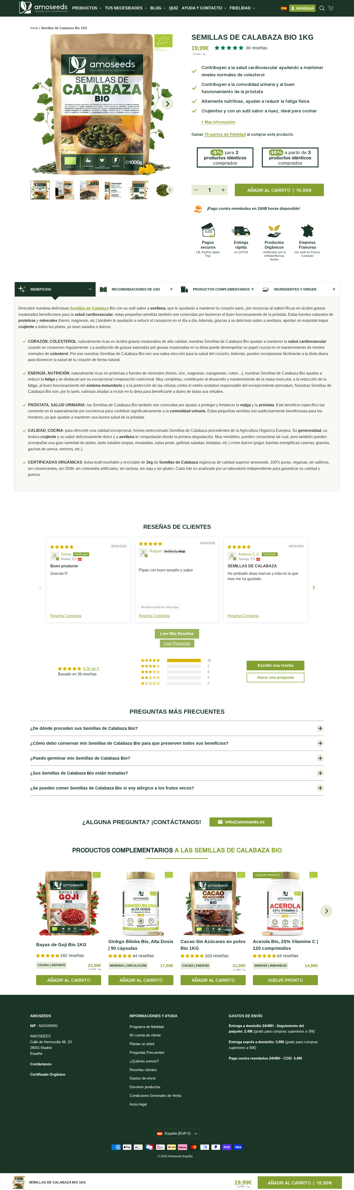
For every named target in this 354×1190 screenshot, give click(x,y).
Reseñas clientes (143, 1070)
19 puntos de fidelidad (225, 134)
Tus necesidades (124, 8)
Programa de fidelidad (147, 1027)
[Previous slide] (40, 587)
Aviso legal (138, 1104)
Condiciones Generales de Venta (155, 1096)
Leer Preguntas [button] (177, 643)
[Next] (326, 911)
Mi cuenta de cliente (145, 1035)
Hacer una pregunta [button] (275, 677)
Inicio (34, 28)
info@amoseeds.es (245, 822)
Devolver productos (145, 1087)
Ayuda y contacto (202, 8)
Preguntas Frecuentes (147, 1052)
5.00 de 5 (91, 669)
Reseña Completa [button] (65, 616)
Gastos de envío (143, 1078)
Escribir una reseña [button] (275, 665)
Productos (85, 8)
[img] (61, 547)
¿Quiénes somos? (144, 1061)
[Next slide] (314, 587)
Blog (156, 8)
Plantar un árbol (142, 1044)
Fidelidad (241, 8)
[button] (230, 48)
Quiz (173, 8)
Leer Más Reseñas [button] (177, 634)
